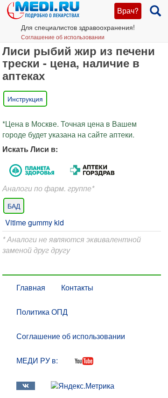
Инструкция (25, 98)
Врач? (128, 10)
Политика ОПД (42, 311)
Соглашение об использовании (63, 37)
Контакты (77, 287)
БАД (13, 205)
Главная (30, 287)
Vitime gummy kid (34, 222)
